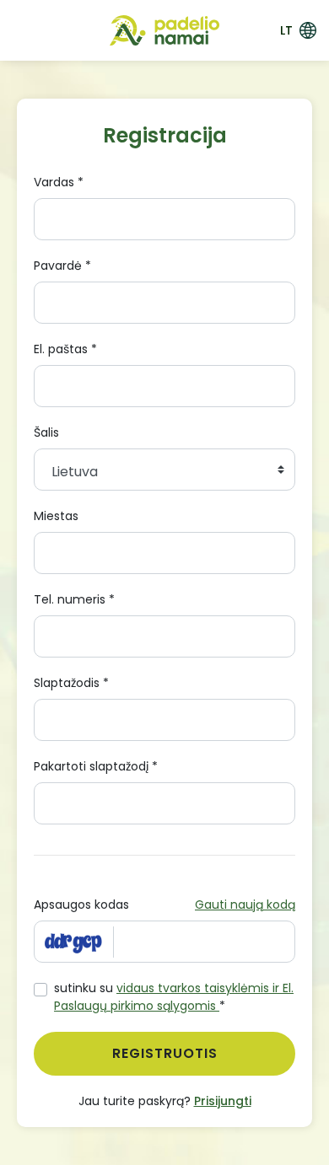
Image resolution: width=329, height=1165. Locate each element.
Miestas (56, 515)
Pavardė (62, 265)
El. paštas (65, 349)
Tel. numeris (74, 599)
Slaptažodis (71, 682)
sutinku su (174, 997)
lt (286, 30)
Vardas (59, 182)
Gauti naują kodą (245, 904)
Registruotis (165, 1053)
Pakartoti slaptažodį (96, 766)
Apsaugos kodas (81, 904)
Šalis (46, 432)
